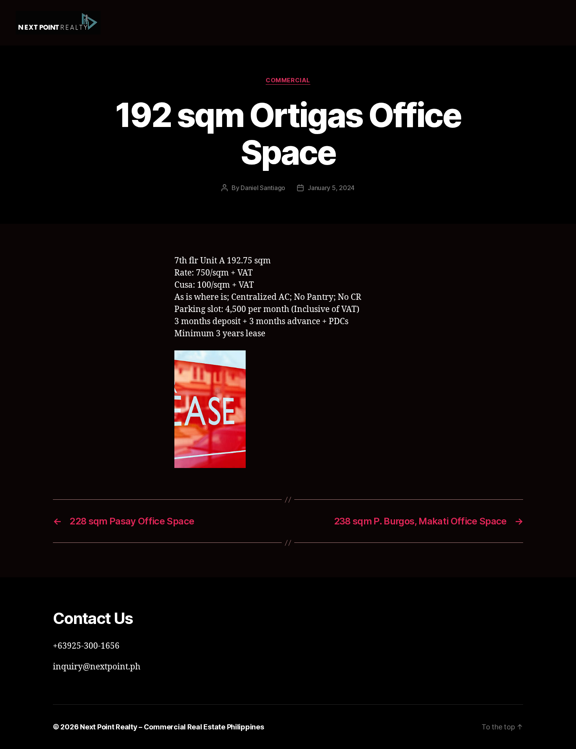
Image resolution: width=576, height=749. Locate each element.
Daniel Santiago (263, 188)
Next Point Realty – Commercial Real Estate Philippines (172, 727)
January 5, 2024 (331, 188)
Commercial (288, 80)
